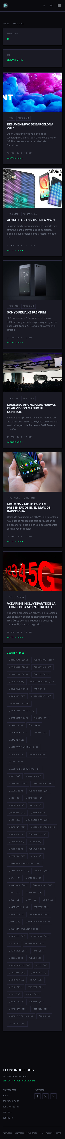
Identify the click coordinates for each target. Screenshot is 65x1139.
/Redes (16, 1002)
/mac (14, 892)
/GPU (14, 878)
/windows (17, 812)
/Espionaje (34, 943)
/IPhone (16, 842)
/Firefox (17, 856)
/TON (35, 842)
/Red (42, 965)
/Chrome (36, 1002)
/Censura (34, 892)
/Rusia (16, 958)
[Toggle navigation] (59, 5)
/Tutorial (18, 674)
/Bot (34, 725)
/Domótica (35, 798)
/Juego (16, 754)
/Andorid (17, 936)
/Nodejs (16, 805)
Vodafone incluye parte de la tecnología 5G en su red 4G (31, 605)
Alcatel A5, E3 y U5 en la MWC (31, 220)
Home (5, 1095)
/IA (36, 856)
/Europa (16, 980)
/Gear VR (13, 398)
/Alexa (16, 791)
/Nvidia (33, 776)
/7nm (44, 1016)
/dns (38, 951)
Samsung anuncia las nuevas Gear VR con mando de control (31, 408)
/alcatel (13, 214)
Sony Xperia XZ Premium (26, 312)
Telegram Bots (11, 1101)
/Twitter (36, 987)
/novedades (18, 689)
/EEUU (15, 987)
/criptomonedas (42, 682)
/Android (13, 306)
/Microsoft (18, 718)
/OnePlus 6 (39, 914)
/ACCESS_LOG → (15, 158)
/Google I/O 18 (21, 1016)
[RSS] (53, 1096)
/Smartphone (19, 871)
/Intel (16, 725)
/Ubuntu (38, 972)
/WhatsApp (18, 885)
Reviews (7, 1112)
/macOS (16, 834)
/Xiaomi (40, 732)
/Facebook (18, 732)
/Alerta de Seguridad (25, 769)
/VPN (32, 900)
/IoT (14, 820)
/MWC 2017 (23, 118)
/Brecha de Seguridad (25, 863)
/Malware (17, 696)
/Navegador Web (38, 921)
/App (35, 805)
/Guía (36, 980)
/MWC (11, 118)
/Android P (18, 907)
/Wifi (32, 994)
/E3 (48, 900)
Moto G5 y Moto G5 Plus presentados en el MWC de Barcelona (28, 507)
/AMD (39, 689)
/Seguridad (44, 660)
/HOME (6, 24)
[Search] (44, 6)
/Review (41, 907)
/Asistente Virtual (23, 747)
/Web (14, 921)
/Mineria (40, 1009)
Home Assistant (11, 1106)
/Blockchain (39, 791)
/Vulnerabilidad (21, 711)
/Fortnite (40, 936)
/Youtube (17, 972)
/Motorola (14, 498)
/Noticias (18, 660)
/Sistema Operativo (23, 929)
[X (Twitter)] (45, 1096)
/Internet (18, 783)
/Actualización (43, 827)
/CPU (14, 994)
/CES (14, 900)
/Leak (35, 958)
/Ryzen (38, 812)
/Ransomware (42, 885)
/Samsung (37, 754)
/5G (10, 597)
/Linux (16, 761)
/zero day (18, 1009)
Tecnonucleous (18, 1070)
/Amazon (16, 740)
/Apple (41, 674)
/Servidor (18, 951)
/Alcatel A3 (30, 214)
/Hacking (17, 827)
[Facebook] (37, 1096)
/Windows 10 (19, 703)
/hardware (37, 834)
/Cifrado (17, 1023)
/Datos (16, 849)
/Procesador (42, 783)
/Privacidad (41, 696)
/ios (14, 798)
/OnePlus (37, 849)
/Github (33, 878)
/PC (14, 943)
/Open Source (19, 965)
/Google (16, 682)
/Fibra (20, 597)
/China (42, 871)
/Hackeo (41, 718)
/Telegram (18, 667)
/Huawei (16, 914)
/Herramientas (37, 820)
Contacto (8, 1118)
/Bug (14, 776)
